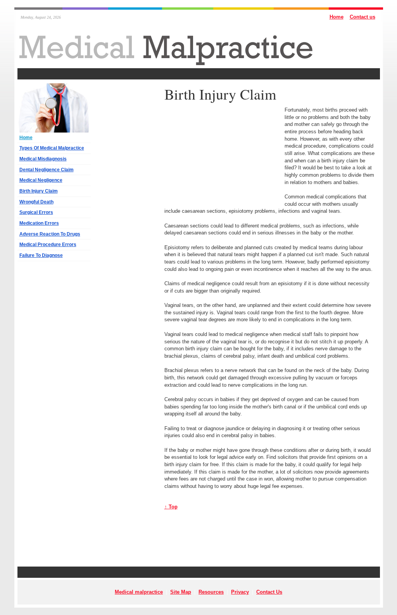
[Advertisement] (198, 74)
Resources (211, 592)
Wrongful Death (36, 202)
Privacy (240, 592)
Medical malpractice (139, 592)
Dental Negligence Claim (46, 169)
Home (336, 17)
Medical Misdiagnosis (43, 159)
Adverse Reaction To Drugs (49, 234)
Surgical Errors (36, 212)
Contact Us (269, 592)
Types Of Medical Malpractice (51, 148)
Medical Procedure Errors (47, 244)
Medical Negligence (40, 180)
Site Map (180, 592)
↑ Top (171, 507)
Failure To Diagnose (41, 255)
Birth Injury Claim (38, 191)
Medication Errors (39, 223)
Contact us (362, 17)
